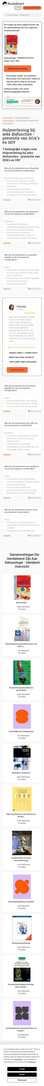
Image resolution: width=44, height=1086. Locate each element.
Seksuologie (7, 120)
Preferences (22, 1080)
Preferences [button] (32, 1062)
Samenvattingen (22, 117)
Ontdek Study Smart (32, 8)
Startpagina (7, 117)
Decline (22, 1074)
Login (18, 8)
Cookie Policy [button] (18, 1059)
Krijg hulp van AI (35, 199)
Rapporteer (7, 200)
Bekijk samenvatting (17, 68)
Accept (22, 1069)
